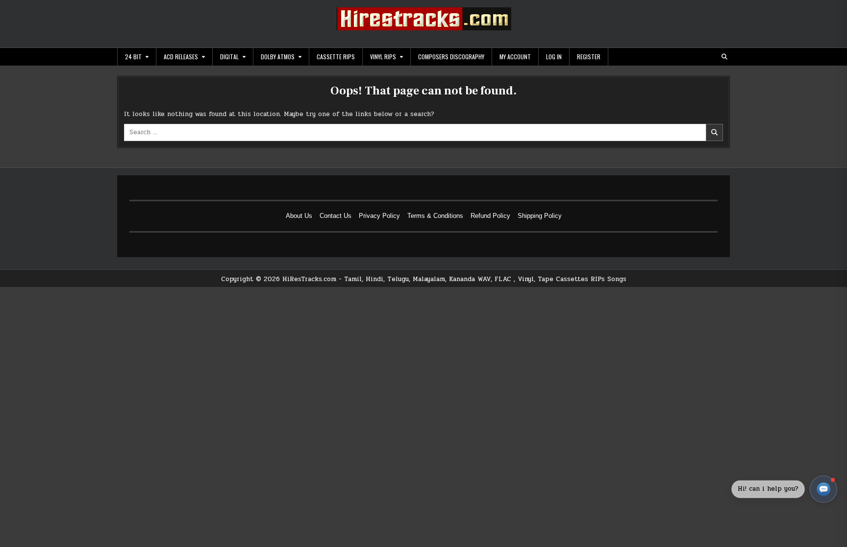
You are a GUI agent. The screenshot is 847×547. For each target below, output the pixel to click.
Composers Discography (451, 56)
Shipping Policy (540, 215)
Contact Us (335, 215)
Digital (229, 56)
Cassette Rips (336, 56)
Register (588, 56)
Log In (554, 56)
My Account (515, 56)
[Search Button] (724, 56)
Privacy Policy (379, 215)
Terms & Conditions (435, 215)
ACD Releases (181, 56)
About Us (299, 215)
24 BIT (133, 56)
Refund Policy (490, 215)
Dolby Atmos (278, 56)
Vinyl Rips (383, 56)
